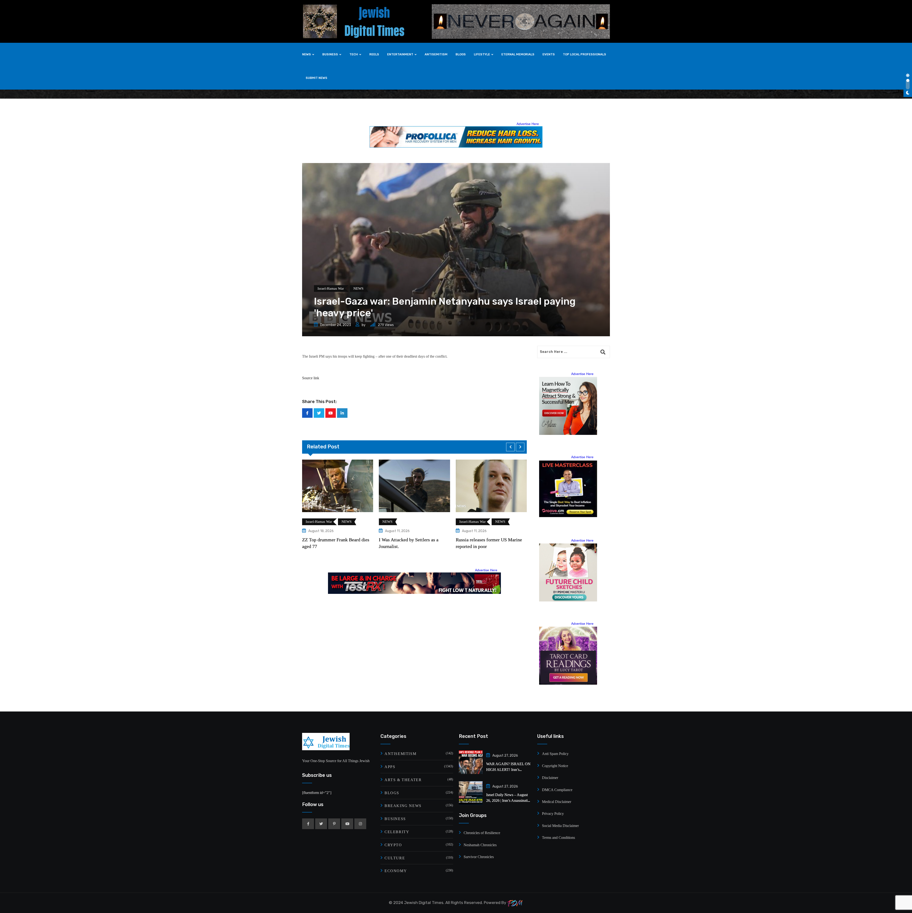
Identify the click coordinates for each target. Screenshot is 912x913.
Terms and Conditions (558, 838)
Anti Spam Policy (555, 754)
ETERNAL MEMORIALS (517, 54)
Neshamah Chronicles (480, 845)
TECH (353, 54)
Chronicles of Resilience (482, 833)
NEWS (306, 54)
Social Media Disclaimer (560, 826)
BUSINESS (330, 54)
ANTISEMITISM (436, 54)
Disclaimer (550, 778)
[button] (510, 447)
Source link (310, 378)
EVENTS (548, 54)
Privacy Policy (553, 814)
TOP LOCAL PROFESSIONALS (584, 54)
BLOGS (461, 54)
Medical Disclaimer (556, 802)
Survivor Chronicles (479, 857)
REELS (374, 54)
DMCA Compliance (557, 790)
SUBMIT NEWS (316, 78)
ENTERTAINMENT (400, 54)
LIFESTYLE (482, 54)
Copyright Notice (555, 766)
